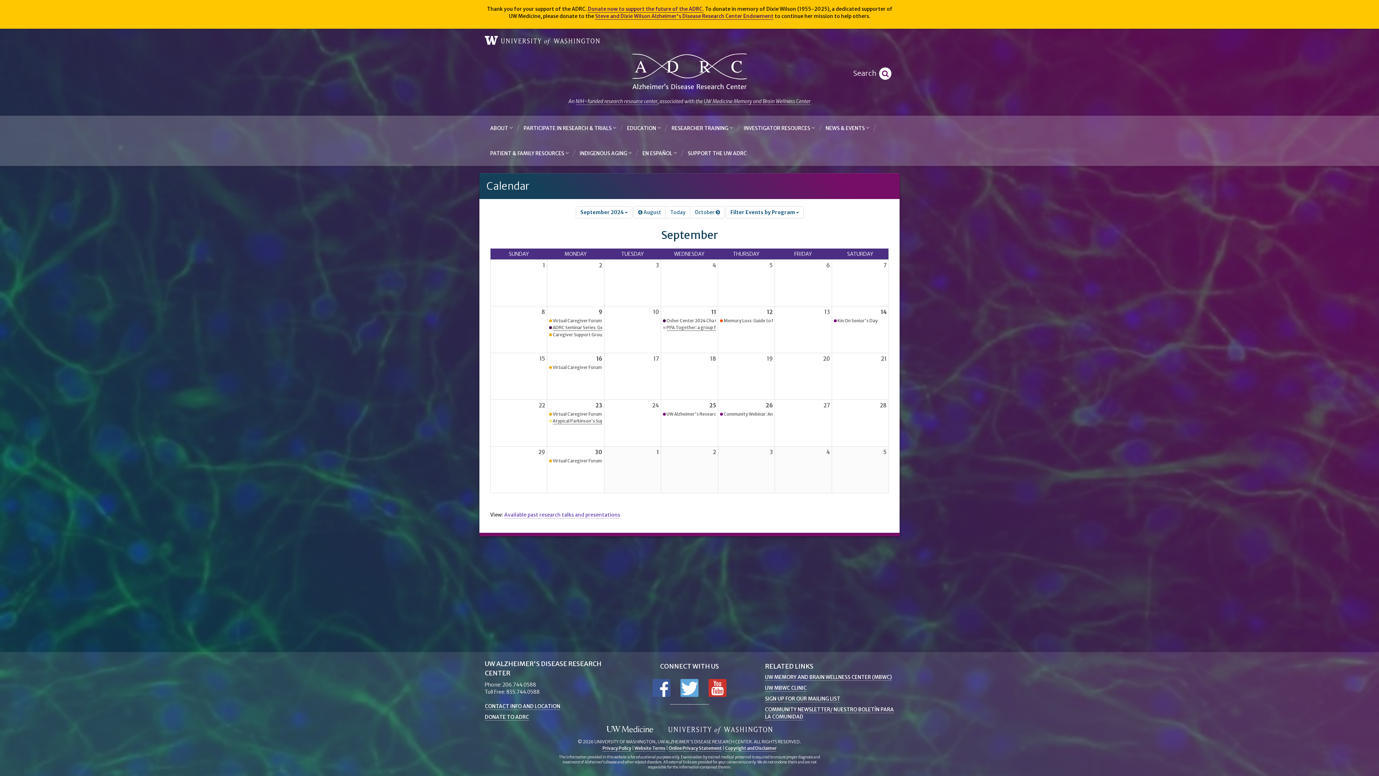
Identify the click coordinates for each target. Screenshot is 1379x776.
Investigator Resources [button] (777, 128)
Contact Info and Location (522, 706)
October (705, 212)
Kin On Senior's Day (857, 320)
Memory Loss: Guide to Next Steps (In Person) (771, 320)
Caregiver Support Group (578, 334)
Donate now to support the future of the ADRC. (646, 9)
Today (678, 212)
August (651, 212)
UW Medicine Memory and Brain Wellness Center (757, 101)
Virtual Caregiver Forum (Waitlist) (587, 320)
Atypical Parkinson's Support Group (589, 421)
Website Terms (650, 748)
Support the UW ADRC (717, 153)
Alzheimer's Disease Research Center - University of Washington (689, 72)
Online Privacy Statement (695, 748)
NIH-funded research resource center (617, 101)
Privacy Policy (617, 748)
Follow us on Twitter (689, 688)
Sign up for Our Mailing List (802, 699)
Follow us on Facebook (661, 688)
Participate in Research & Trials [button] (568, 128)
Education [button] (642, 128)
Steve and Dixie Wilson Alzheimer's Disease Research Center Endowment (684, 16)
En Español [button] (657, 153)
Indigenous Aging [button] (604, 153)
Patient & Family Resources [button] (527, 153)
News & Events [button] (846, 128)
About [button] (499, 128)
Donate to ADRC (507, 717)
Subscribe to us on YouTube (717, 688)
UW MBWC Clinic (786, 688)
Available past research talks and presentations (562, 515)
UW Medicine (630, 729)
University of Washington (542, 41)
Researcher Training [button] (700, 128)
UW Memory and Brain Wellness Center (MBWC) (828, 677)
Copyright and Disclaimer (751, 748)
